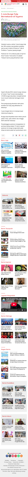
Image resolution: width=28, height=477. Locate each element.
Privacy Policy (7, 462)
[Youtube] (15, 456)
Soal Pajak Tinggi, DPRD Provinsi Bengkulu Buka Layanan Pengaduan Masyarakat (7, 219)
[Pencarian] (26, 4)
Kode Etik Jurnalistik (18, 462)
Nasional (10, 11)
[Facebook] (7, 456)
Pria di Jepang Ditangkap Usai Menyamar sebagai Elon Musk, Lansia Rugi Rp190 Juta (21, 166)
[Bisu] (22, 310)
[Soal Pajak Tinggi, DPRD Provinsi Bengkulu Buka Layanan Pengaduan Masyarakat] (7, 213)
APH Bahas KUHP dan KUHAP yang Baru (6, 440)
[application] (14, 304)
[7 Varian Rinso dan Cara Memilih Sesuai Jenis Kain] (7, 174)
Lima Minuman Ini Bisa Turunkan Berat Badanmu (20, 274)
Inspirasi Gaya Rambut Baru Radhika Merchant (21, 287)
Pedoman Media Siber (14, 464)
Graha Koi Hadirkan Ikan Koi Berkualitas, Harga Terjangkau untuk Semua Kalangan (18, 375)
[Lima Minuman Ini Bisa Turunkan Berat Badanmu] (21, 268)
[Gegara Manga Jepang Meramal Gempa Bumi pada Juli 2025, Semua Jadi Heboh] (20, 213)
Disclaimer (13, 460)
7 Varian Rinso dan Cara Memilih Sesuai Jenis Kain (6, 180)
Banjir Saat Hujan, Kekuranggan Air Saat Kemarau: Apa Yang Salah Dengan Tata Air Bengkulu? (7, 207)
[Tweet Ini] (16, 135)
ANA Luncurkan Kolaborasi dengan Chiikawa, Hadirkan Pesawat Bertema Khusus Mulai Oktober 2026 (6, 151)
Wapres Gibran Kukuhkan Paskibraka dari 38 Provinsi (20, 151)
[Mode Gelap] (23, 4)
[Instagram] (13, 456)
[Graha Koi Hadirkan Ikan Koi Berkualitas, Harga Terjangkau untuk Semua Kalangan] (4, 376)
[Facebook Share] (13, 135)
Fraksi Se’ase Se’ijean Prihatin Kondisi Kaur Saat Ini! (17, 247)
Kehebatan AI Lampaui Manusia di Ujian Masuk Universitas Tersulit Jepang (18, 361)
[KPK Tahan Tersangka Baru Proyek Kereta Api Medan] (20, 434)
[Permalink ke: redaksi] (2, 19)
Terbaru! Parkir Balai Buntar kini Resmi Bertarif (7, 428)
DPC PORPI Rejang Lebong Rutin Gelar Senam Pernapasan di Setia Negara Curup (18, 368)
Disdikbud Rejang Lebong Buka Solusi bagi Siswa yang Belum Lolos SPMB (20, 407)
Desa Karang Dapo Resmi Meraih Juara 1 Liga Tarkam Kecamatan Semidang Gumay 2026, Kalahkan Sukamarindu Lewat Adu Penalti (20, 328)
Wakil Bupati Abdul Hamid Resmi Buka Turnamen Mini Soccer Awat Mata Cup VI (20, 341)
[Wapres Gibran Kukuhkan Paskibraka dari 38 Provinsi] (21, 145)
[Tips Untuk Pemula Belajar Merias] (7, 268)
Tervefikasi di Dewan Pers (14, 467)
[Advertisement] (14, 75)
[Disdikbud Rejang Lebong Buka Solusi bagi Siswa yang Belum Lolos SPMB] (20, 401)
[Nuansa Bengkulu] (12, 4)
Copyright (20, 460)
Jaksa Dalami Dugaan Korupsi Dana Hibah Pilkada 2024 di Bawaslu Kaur (20, 428)
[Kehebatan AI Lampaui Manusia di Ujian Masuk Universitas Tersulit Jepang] (4, 362)
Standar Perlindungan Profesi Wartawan (13, 465)
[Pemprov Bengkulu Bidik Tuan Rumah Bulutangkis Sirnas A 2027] (7, 321)
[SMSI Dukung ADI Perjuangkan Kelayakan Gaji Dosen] (7, 159)
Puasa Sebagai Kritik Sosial (17, 232)
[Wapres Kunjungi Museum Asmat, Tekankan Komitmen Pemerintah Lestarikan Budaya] (21, 174)
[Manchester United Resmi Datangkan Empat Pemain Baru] (7, 335)
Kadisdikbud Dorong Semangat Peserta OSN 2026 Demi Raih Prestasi (7, 407)
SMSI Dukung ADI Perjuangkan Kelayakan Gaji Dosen (7, 166)
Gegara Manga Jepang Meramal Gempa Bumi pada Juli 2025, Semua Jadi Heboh (20, 219)
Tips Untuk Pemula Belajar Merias (6, 273)
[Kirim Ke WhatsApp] (25, 135)
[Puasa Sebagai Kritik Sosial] (4, 234)
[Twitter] (10, 456)
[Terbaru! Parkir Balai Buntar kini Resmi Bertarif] (7, 422)
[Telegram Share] (22, 135)
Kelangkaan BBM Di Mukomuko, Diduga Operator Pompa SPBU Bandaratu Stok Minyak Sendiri (18, 254)
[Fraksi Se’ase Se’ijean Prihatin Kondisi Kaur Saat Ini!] (4, 248)
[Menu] (2, 4)
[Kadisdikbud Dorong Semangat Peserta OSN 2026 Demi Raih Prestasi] (7, 401)
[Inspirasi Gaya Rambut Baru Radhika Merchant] (21, 281)
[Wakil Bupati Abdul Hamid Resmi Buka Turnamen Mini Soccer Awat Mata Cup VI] (21, 335)
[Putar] (3, 310)
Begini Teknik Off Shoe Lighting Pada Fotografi (7, 287)
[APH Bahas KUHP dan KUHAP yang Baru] (7, 434)
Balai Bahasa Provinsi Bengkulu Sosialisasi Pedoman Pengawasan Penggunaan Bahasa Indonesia (20, 207)
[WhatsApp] (18, 456)
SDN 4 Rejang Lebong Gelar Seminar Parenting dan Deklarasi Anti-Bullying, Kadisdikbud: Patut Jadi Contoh (20, 394)
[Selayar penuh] (25, 310)
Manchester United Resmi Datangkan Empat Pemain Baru (6, 341)
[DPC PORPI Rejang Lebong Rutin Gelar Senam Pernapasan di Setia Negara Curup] (4, 369)
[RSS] (21, 456)
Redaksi (7, 460)
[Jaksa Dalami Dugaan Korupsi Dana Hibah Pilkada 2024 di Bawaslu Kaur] (20, 422)
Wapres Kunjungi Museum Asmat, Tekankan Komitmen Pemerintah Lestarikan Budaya (21, 180)
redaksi (6, 19)
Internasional (4, 11)
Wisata (15, 11)
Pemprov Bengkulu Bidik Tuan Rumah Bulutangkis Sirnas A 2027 (6, 328)
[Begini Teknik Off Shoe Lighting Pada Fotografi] (7, 281)
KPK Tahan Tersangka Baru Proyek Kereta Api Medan (19, 440)
